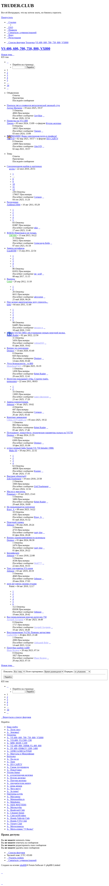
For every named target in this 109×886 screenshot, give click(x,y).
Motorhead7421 (14, 366)
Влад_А (10, 509)
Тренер (10, 123)
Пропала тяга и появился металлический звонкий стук (33, 105)
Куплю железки (53, 123)
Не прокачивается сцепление (21, 507)
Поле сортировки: (35, 671)
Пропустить (7, 17)
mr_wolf (38, 274)
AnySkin (38, 115)
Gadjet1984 (12, 635)
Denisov (10, 350)
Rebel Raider (13, 335)
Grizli (9, 281)
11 (13, 187)
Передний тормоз (15, 522)
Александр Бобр (42, 243)
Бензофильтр (13, 553)
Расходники (12, 202)
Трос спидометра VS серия (20, 568)
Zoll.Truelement (14, 479)
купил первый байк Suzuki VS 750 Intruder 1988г (30, 448)
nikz (36, 228)
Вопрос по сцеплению (18, 348)
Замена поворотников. (18, 402)
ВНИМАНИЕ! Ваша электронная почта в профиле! (32, 136)
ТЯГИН (13, 235)
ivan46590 (11, 251)
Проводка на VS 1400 (17, 121)
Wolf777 (38, 563)
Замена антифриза (15, 248)
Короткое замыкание (17, 417)
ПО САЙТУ (52, 138)
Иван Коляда (13, 650)
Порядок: (69, 671)
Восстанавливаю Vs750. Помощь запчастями (28, 632)
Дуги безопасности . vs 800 (20, 363)
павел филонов (41, 397)
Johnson (10, 404)
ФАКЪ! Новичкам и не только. (22, 233)
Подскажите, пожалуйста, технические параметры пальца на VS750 (40, 432)
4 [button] (7, 78)
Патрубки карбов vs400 (18, 648)
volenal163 (39, 343)
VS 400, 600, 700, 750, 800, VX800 (25, 48)
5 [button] (7, 80)
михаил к (38, 327)
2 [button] (7, 72)
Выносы (11, 279)
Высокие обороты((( (16, 476)
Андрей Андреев (15, 619)
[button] (8, 62)
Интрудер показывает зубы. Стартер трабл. (28, 379)
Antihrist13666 (13, 204)
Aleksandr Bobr (41, 642)
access (12, 169)
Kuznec (37, 471)
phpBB (23, 865)
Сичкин (38, 197)
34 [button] (8, 85)
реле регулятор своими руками (22, 584)
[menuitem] (10, 27)
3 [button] (7, 75)
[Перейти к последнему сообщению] (43, 115)
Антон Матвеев (14, 108)
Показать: (8, 671)
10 (13, 184)
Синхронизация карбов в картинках (24, 166)
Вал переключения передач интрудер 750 (27, 617)
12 (13, 189)
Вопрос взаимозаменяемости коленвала (26, 537)
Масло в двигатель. (16, 491)
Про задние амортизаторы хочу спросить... (27, 302)
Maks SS (13, 450)
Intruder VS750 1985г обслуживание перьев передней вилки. (36, 333)
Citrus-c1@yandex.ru (16, 420)
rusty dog (38, 532)
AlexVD (11, 138)
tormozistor (12, 381)
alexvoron (38, 297)
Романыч (11, 494)
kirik (9, 304)
